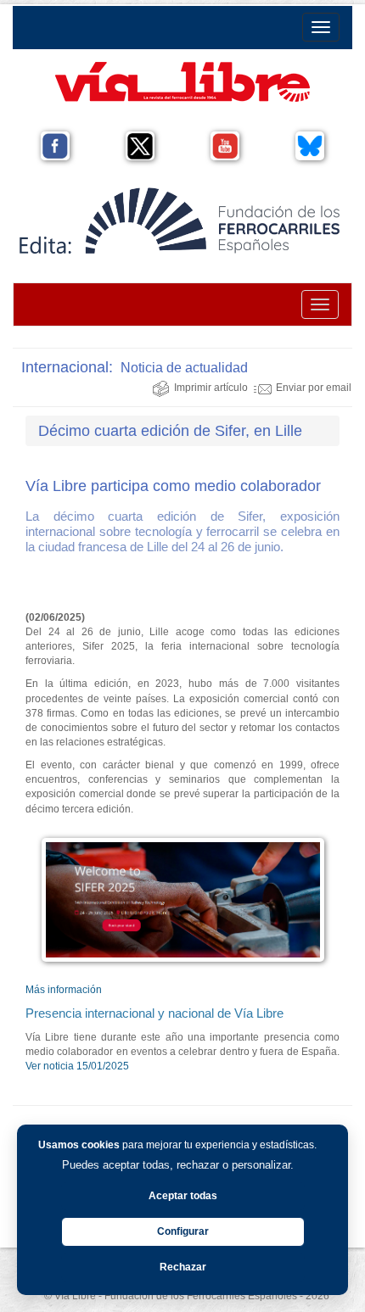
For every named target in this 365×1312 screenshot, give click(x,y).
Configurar (183, 1231)
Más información (63, 990)
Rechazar (183, 1267)
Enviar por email (313, 388)
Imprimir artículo (211, 388)
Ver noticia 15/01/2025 (77, 1066)
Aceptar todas (183, 1196)
